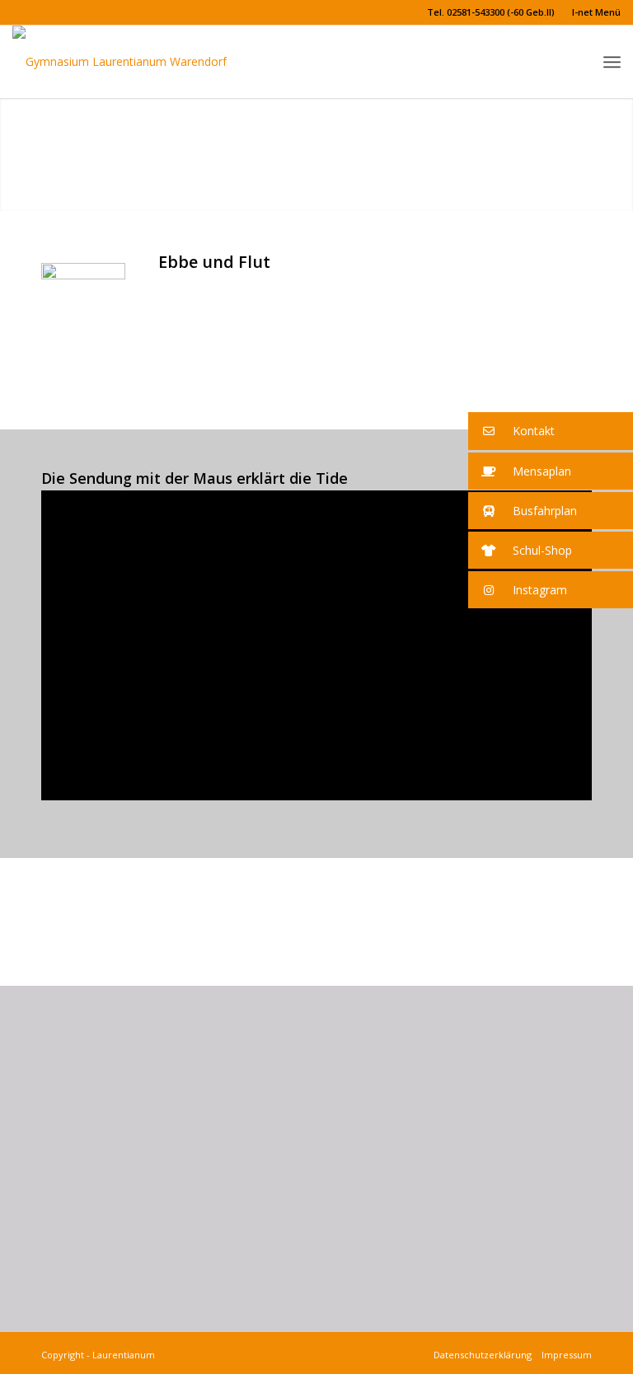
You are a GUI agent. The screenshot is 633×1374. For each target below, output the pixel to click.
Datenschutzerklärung (485, 1354)
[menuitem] (491, 12)
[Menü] (612, 62)
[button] (550, 431)
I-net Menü (596, 12)
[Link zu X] (17, 12)
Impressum (564, 1354)
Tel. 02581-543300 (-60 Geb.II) (491, 12)
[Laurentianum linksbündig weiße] (119, 62)
